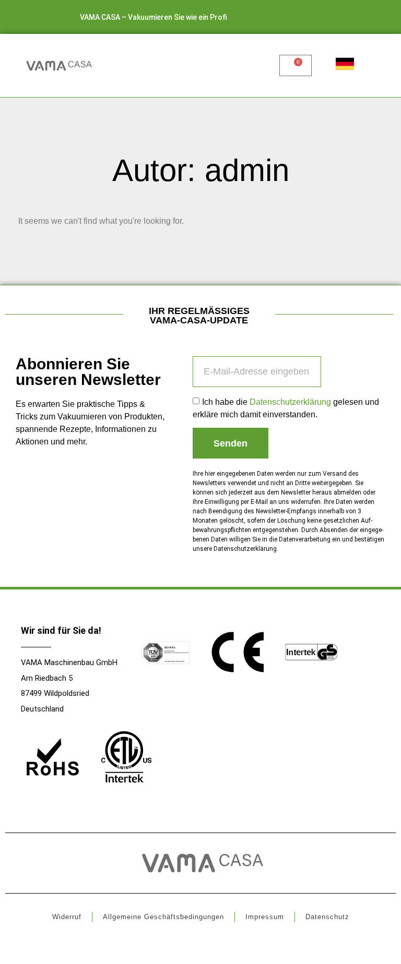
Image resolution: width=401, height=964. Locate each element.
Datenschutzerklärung (290, 401)
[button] (250, 65)
